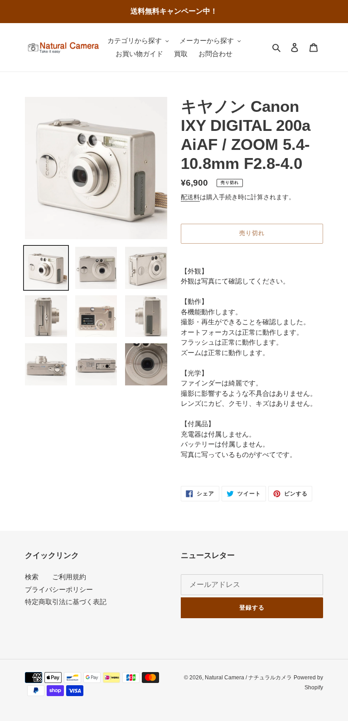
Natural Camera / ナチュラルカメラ (248, 677)
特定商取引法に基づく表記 (65, 602)
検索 (32, 577)
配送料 (190, 197)
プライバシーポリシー (59, 589)
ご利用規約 (69, 577)
